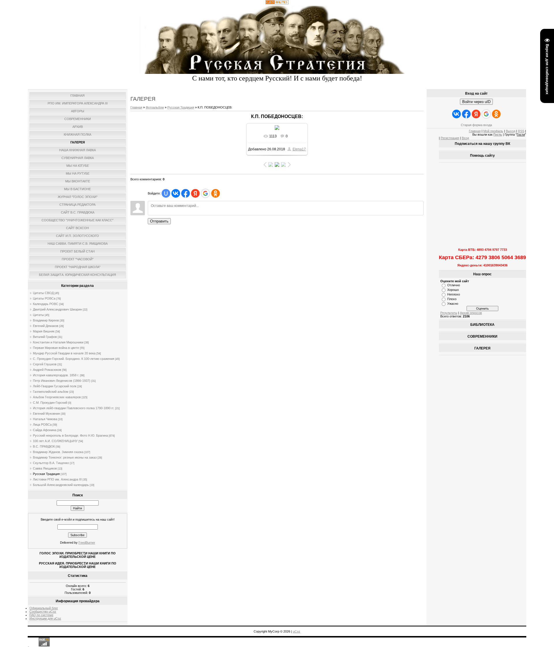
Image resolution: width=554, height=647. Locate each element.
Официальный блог (43, 608)
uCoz (296, 631)
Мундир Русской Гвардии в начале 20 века (64, 353)
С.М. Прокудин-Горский (50, 402)
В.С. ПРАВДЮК (44, 446)
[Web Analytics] (277, 3)
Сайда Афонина (44, 430)
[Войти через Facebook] (185, 193)
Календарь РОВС (45, 304)
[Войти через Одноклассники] (215, 193)
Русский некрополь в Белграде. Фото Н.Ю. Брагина (70, 435)
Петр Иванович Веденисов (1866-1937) (61, 380)
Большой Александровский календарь (61, 485)
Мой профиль (493, 131)
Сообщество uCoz (42, 611)
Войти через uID (476, 102)
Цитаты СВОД (43, 293)
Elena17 (299, 149)
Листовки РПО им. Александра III (57, 479)
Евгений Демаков (45, 326)
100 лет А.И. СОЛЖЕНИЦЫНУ (55, 441)
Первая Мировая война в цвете (56, 347)
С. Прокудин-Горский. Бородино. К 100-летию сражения (73, 358)
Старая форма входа (476, 125)
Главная (136, 107)
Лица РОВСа (42, 424)
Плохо (451, 299)
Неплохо (453, 294)
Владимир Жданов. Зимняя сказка (58, 452)
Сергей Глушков (45, 364)
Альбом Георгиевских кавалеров (57, 397)
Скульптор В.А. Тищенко (51, 463)
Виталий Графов (45, 337)
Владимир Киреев (46, 320)
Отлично (453, 285)
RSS (521, 131)
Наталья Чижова (45, 419)
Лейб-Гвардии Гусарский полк (54, 386)
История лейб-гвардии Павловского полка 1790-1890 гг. (73, 408)
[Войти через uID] (166, 193)
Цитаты (38, 315)
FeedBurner (86, 542)
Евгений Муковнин (46, 413)
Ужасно (452, 303)
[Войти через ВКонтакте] (175, 193)
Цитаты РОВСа (44, 298)
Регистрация (450, 138)
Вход (465, 138)
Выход (510, 131)
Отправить (159, 221)
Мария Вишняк (44, 331)
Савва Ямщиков (45, 468)
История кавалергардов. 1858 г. (56, 375)
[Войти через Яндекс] (195, 193)
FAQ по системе (41, 615)
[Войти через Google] (205, 193)
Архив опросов (471, 313)
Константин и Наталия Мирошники (58, 342)
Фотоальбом (155, 107)
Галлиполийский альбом (50, 391)
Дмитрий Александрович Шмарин (57, 309)
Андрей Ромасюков (47, 369)
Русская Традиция (46, 474)
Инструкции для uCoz (45, 618)
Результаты (448, 313)
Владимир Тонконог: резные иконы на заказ (65, 457)
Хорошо (453, 289)
